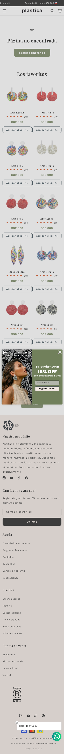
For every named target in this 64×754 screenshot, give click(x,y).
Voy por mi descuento (47, 389)
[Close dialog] (60, 352)
